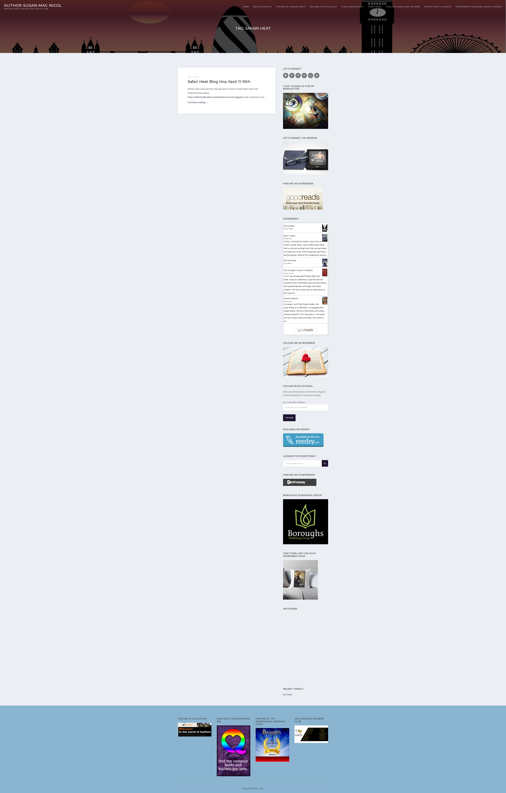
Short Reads (375, 6)
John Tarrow (289, 273)
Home (246, 6)
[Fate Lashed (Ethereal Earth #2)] (324, 231)
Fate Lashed (289, 226)
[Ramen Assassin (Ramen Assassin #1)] (324, 303)
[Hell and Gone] (324, 266)
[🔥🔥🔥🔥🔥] (294, 647)
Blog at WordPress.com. (253, 788)
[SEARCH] (325, 463)
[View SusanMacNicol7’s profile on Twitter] (292, 75)
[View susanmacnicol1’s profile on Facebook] (285, 75)
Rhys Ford (289, 239)
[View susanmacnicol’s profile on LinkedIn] (310, 75)
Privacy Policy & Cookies (438, 6)
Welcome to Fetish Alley (323, 6)
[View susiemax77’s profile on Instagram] (298, 75)
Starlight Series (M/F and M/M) (403, 6)
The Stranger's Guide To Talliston (298, 270)
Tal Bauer (289, 263)
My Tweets (287, 694)
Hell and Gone (290, 260)
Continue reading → (198, 102)
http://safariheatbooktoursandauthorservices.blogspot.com (218, 97)
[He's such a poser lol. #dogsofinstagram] (317, 624)
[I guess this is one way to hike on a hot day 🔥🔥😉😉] (317, 647)
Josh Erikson (289, 229)
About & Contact (262, 6)
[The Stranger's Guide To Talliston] (324, 275)
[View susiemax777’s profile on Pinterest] (304, 75)
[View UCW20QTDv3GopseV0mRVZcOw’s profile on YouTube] (316, 75)
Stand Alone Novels (352, 6)
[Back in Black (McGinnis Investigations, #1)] (324, 241)
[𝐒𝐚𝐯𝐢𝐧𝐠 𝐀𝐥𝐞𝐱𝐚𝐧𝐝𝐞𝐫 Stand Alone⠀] (294, 670)
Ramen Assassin (291, 298)
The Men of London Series (290, 6)
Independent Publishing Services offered (479, 6)
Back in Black (289, 236)
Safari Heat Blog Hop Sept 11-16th (219, 81)
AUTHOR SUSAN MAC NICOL (33, 5)
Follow (289, 418)
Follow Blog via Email (298, 386)
